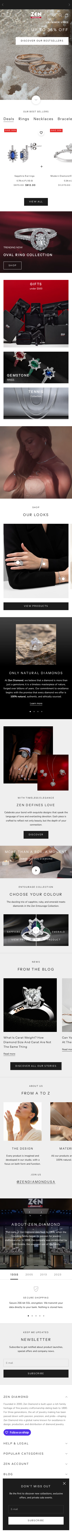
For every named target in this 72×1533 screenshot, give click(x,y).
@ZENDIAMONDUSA (36, 1182)
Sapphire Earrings (25, 176)
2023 (58, 1274)
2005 (29, 1274)
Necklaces (43, 119)
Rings (24, 119)
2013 (43, 1274)
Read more (9, 1053)
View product (22, 939)
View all (36, 201)
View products (36, 606)
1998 (14, 1274)
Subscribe (36, 1520)
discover (36, 834)
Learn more (36, 703)
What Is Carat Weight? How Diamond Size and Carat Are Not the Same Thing (27, 1042)
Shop (12, 265)
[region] (36, 1298)
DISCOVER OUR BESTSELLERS (42, 40)
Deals (8, 119)
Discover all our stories (35, 1066)
